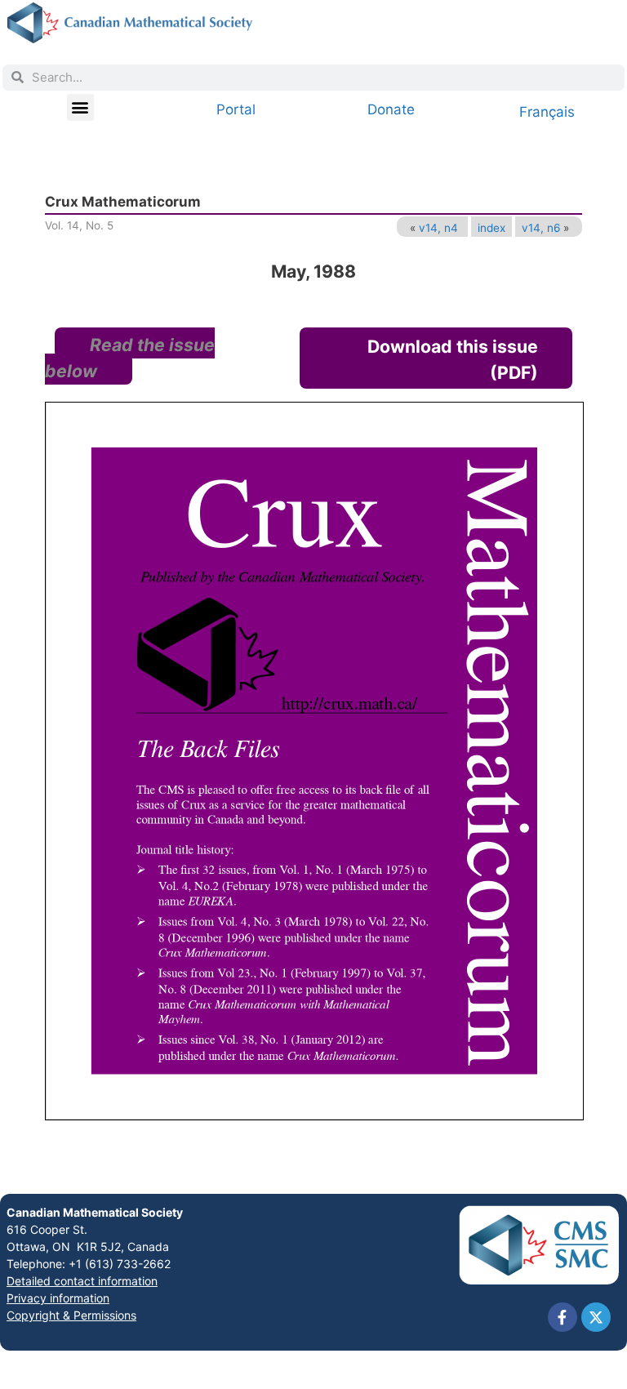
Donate (391, 109)
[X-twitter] (596, 1317)
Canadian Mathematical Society (95, 1212)
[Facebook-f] (562, 1317)
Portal (236, 109)
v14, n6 (541, 227)
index (491, 227)
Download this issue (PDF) (452, 359)
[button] (80, 107)
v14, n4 (438, 227)
